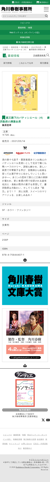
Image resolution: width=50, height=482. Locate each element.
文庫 (5, 131)
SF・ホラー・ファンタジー (16, 210)
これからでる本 (26, 63)
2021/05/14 (18, 141)
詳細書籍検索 (39, 55)
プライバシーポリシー (40, 460)
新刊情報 (7, 63)
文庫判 (5, 225)
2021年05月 (36, 47)
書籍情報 (22, 27)
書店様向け (44, 2)
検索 (30, 27)
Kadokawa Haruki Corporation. (28, 467)
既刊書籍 (24, 47)
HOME (5, 47)
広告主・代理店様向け (23, 2)
